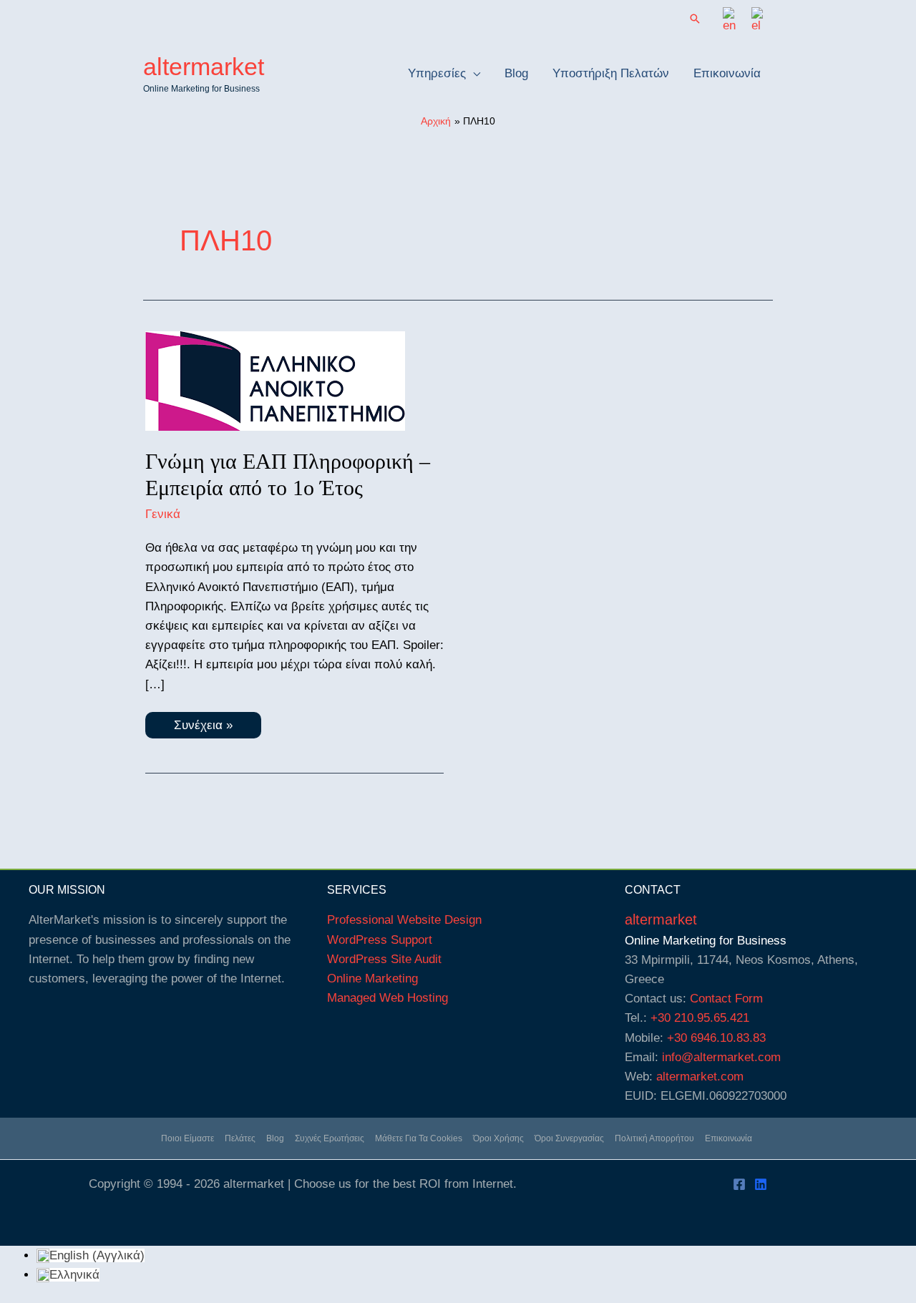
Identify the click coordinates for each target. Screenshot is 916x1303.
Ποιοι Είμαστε (187, 1138)
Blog (275, 1138)
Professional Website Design (404, 920)
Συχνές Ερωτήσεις (329, 1138)
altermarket (203, 66)
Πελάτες (240, 1138)
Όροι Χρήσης (498, 1138)
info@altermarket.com (721, 1057)
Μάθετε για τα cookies (418, 1138)
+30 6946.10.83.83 (716, 1038)
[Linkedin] (760, 1184)
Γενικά (162, 514)
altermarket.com (700, 1076)
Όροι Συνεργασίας (569, 1138)
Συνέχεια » (209, 728)
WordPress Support (379, 940)
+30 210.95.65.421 (700, 1018)
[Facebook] (739, 1184)
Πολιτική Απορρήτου (654, 1138)
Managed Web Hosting (387, 998)
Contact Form (726, 998)
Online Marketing (372, 978)
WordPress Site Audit (384, 959)
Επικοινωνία (728, 1138)
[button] (694, 20)
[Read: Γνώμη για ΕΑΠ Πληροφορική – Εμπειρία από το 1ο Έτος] (275, 380)
